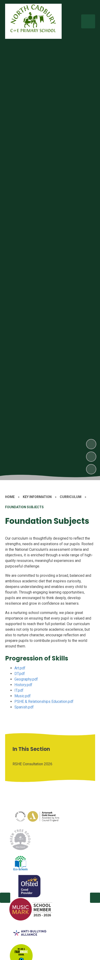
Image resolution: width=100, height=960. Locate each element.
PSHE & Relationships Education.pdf (43, 701)
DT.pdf (19, 673)
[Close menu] (88, 21)
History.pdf (23, 685)
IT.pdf (18, 690)
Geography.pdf (26, 679)
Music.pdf (22, 696)
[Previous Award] (5, 898)
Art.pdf (19, 668)
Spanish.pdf (24, 707)
